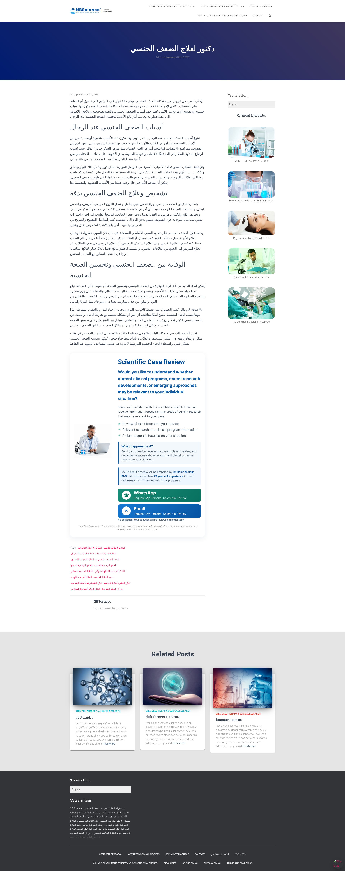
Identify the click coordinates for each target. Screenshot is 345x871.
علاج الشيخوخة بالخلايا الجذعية (86, 582)
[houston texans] (242, 687)
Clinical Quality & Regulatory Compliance (221, 15)
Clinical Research (259, 6)
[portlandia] (102, 686)
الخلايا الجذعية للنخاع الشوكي (110, 571)
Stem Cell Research (110, 854)
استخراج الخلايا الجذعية (90, 547)
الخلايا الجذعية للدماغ (81, 565)
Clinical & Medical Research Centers (221, 6)
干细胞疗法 (240, 854)
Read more (109, 743)
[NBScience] (91, 11)
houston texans (229, 720)
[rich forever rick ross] (172, 686)
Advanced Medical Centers (144, 854)
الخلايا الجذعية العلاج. (220, 854)
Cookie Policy (190, 863)
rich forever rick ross (163, 716)
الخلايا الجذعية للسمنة (105, 565)
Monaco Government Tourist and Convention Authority (125, 863)
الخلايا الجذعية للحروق (82, 559)
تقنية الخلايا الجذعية (103, 577)
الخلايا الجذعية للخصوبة (107, 559)
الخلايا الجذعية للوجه (81, 577)
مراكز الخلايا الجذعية (112, 588)
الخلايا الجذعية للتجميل (82, 553)
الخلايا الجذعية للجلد (106, 553)
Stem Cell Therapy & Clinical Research (97, 711)
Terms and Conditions (239, 863)
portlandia (84, 717)
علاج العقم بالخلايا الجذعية (117, 582)
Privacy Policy (212, 863)
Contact (257, 15)
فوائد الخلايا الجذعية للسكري (85, 588)
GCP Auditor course (177, 854)
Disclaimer (170, 863)
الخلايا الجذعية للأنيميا (114, 547)
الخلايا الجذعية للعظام (82, 571)
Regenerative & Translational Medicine (170, 6)
